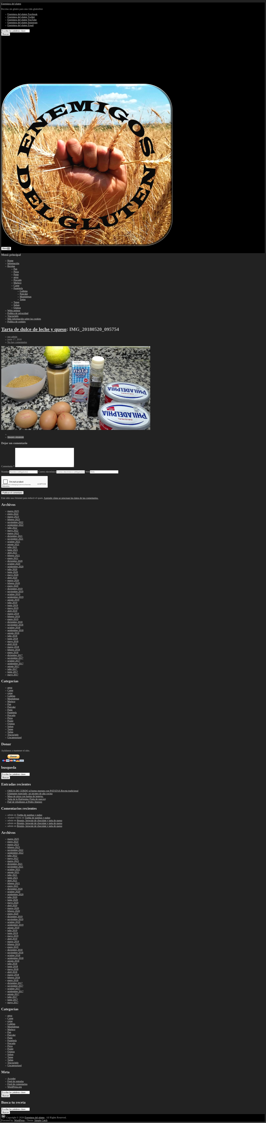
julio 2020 (12, 569)
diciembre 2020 (14, 561)
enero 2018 (12, 652)
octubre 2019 (13, 594)
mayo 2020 (12, 575)
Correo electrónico (47, 471)
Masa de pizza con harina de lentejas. (25, 796)
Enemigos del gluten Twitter (21, 17)
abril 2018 (12, 644)
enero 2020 (12, 586)
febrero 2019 (13, 616)
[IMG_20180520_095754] (75, 429)
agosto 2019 (13, 600)
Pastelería (18, 288)
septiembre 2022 (15, 525)
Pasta (16, 274)
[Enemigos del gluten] (87, 245)
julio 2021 (12, 547)
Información (13, 263)
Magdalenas (25, 296)
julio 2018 (12, 636)
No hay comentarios (17, 342)
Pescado (18, 280)
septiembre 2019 (15, 597)
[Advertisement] (133, 58)
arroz (16, 277)
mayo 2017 (12, 674)
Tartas (23, 299)
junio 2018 (12, 638)
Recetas (11, 266)
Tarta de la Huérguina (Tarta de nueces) (26, 799)
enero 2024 (12, 514)
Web (87, 471)
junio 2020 (12, 572)
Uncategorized (14, 737)
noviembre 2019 (15, 591)
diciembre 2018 (14, 622)
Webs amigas (13, 310)
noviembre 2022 (15, 522)
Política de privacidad (17, 313)
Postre (10, 721)
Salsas (17, 305)
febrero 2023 (13, 519)
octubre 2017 (13, 661)
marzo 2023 (13, 516)
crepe (10, 693)
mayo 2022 (12, 530)
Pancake (24, 294)
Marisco (17, 282)
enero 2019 (12, 619)
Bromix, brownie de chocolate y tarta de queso (39, 820)
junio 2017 (12, 672)
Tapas (16, 302)
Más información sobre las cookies (24, 319)
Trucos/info (12, 316)
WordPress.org (14, 1087)
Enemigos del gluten (11, 3)
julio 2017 (12, 669)
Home (10, 260)
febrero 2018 (13, 649)
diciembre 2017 (14, 655)
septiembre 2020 (15, 566)
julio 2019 (12, 602)
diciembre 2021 (14, 536)
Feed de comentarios (17, 1084)
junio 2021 (12, 550)
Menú (4, 248)
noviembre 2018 (15, 624)
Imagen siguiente (15, 437)
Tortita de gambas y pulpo (29, 815)
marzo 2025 (13, 511)
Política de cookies (16, 321)
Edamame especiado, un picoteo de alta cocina (29, 793)
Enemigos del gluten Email (20, 25)
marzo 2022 (13, 533)
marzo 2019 (13, 613)
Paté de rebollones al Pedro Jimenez (24, 802)
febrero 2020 (13, 583)
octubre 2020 (13, 564)
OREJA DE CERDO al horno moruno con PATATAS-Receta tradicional (42, 790)
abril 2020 (12, 577)
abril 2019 (12, 611)
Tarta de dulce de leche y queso (33, 329)
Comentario (7, 466)
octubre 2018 (13, 627)
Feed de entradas (15, 1081)
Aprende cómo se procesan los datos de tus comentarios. (71, 498)
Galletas (24, 291)
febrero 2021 (13, 555)
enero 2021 (12, 558)
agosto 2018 (13, 633)
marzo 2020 (13, 580)
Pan (15, 269)
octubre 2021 (13, 541)
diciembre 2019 (14, 588)
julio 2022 (12, 527)
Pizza (16, 271)
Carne (16, 285)
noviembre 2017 (15, 658)
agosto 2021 (13, 544)
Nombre (5, 471)
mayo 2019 (12, 608)
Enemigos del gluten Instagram (22, 22)
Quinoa (17, 307)
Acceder (11, 1078)
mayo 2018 (12, 641)
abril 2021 (12, 552)
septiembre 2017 (15, 663)
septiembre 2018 (15, 630)
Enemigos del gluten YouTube (22, 19)
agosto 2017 (13, 666)
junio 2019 (12, 605)
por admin (12, 336)
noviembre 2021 (15, 539)
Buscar (5, 34)
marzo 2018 (13, 647)
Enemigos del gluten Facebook (22, 14)
